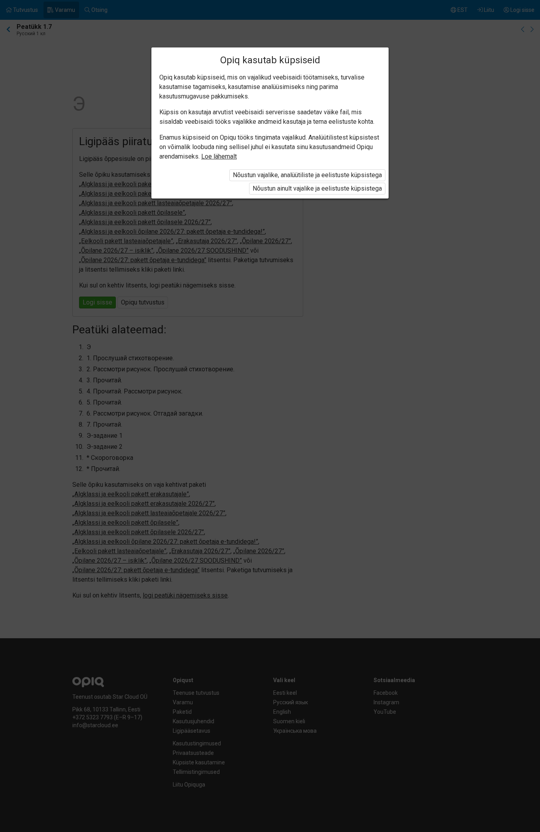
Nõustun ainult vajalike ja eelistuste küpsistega (317, 188)
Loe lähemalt (219, 156)
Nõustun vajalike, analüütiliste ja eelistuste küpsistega (307, 175)
